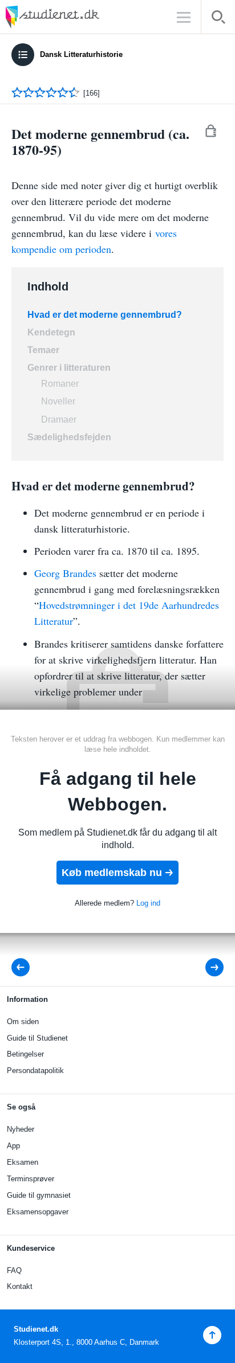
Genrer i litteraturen (69, 368)
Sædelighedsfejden (69, 437)
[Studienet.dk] (80, 17)
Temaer (44, 350)
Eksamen (22, 1162)
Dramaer (58, 419)
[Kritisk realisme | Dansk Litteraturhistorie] (207, 967)
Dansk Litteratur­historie (81, 54)
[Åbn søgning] (218, 19)
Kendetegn (51, 332)
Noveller (58, 401)
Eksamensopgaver (37, 1212)
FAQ (14, 1270)
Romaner (60, 383)
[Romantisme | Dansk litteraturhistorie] (24, 967)
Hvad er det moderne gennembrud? (105, 315)
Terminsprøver (30, 1178)
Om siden (23, 1021)
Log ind (148, 903)
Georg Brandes (66, 573)
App (13, 1145)
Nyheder (20, 1129)
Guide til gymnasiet (39, 1195)
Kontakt (20, 1286)
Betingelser (25, 1054)
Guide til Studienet (37, 1038)
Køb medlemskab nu (112, 872)
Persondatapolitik (35, 1070)
